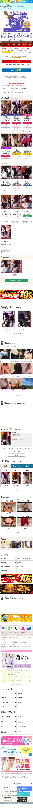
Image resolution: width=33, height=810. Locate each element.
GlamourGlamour (5, 716)
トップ (2, 44)
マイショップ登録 (11, 8)
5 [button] (20, 333)
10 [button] (28, 448)
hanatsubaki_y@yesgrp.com (12, 795)
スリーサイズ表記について (7, 566)
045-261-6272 (7, 797)
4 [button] (18, 333)
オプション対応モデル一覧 (23, 558)
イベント (24, 44)
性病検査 (19, 783)
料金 (19, 44)
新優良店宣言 (4, 570)
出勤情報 (20, 693)
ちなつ (14, 432)
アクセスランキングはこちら (9, 346)
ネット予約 (20, 566)
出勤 (8, 44)
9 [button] (25, 448)
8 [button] (23, 448)
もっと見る (16, 395)
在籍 (14, 44)
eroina (19, 731)
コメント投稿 (16, 451)
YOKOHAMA (21, 721)
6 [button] (17, 448)
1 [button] (14, 42)
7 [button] (20, 448)
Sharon (4, 732)
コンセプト (3, 558)
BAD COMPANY (22, 726)
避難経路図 (3, 562)
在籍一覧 (4, 697)
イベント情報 (5, 702)
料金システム (21, 697)
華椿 (2, 721)
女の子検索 (20, 562)
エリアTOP (5, 787)
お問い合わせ (5, 706)
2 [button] (16, 42)
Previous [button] (1, 26)
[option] (16, 26)
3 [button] (18, 42)
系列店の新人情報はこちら (16, 280)
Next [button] (32, 26)
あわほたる (20, 716)
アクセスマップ (22, 702)
